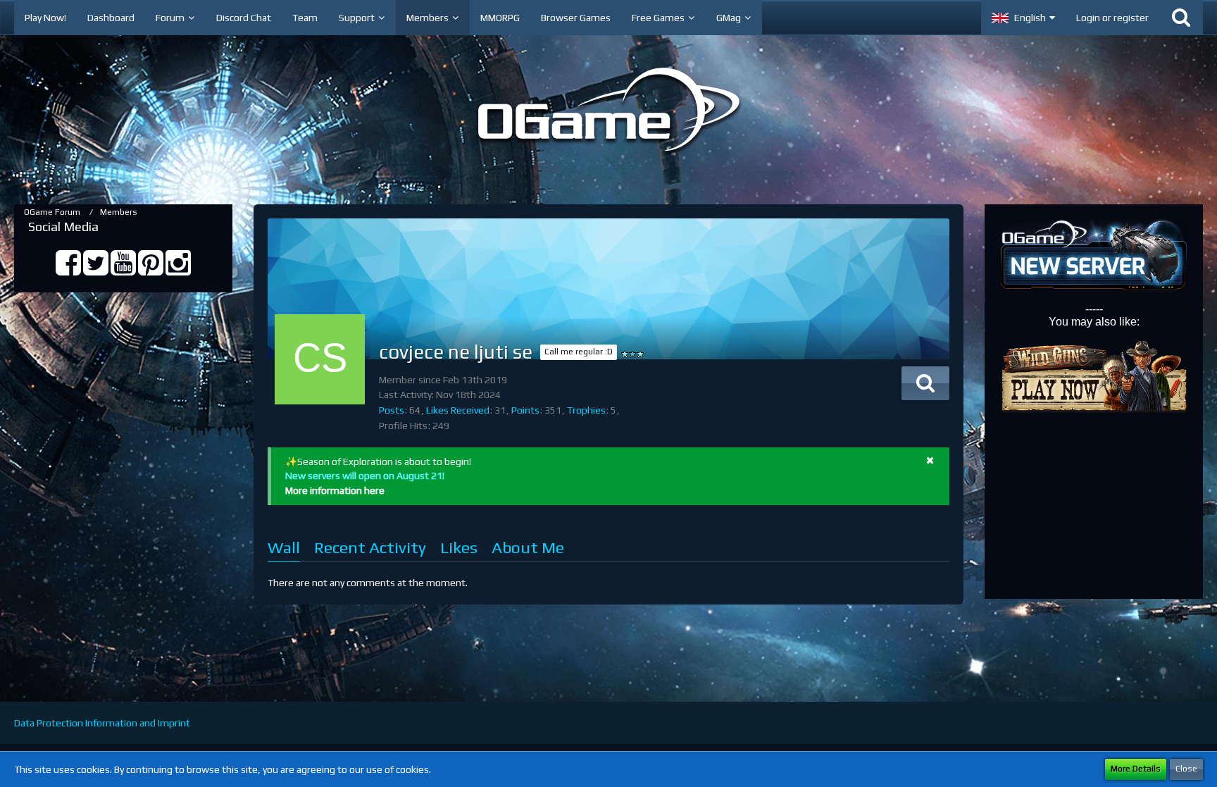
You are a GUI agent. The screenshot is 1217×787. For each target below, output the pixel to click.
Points (525, 410)
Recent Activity (370, 547)
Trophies (586, 410)
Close (1186, 769)
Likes (459, 547)
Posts (391, 410)
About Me (528, 547)
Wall (284, 547)
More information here (335, 490)
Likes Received (457, 410)
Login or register (1112, 17)
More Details (1136, 769)
